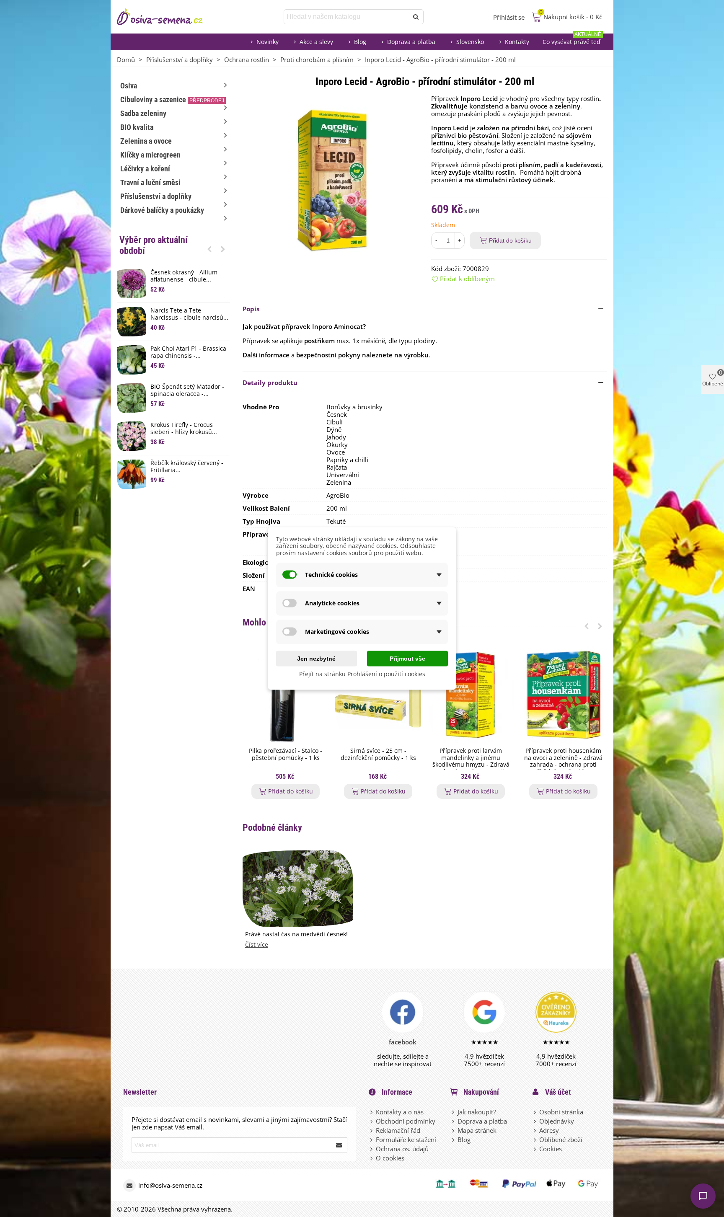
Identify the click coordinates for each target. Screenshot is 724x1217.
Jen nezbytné (316, 658)
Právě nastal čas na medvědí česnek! (296, 934)
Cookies (550, 1149)
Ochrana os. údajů (402, 1149)
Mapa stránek (477, 1130)
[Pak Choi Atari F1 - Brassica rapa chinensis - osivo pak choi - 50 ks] (131, 360)
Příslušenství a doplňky (155, 196)
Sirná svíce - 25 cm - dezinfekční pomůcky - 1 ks (378, 754)
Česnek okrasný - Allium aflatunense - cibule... (183, 276)
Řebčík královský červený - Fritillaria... (186, 467)
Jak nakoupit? (477, 1112)
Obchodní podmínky (405, 1121)
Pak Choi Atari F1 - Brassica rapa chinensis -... (188, 352)
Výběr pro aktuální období (153, 245)
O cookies (390, 1158)
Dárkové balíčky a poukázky (162, 210)
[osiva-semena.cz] (167, 16)
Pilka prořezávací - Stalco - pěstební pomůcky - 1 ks (285, 754)
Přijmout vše (407, 658)
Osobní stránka (561, 1112)
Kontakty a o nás (400, 1112)
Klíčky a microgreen (150, 154)
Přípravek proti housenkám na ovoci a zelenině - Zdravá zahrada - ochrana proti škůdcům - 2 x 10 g (563, 761)
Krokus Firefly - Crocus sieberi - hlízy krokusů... (183, 428)
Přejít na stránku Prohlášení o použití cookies (362, 673)
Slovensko (470, 42)
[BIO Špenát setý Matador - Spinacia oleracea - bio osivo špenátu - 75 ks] (131, 398)
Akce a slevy (316, 42)
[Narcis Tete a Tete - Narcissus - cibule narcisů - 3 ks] (131, 321)
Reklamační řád (398, 1130)
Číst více (256, 944)
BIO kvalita (136, 127)
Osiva (128, 85)
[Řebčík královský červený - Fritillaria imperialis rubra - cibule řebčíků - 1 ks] (131, 474)
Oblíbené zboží (560, 1139)
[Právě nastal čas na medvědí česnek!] (298, 888)
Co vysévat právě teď (572, 40)
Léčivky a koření (145, 168)
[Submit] (339, 1145)
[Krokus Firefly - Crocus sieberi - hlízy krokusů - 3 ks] (131, 436)
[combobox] (346, 17)
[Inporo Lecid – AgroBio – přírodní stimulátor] (330, 178)
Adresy (549, 1130)
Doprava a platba (411, 42)
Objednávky (556, 1121)
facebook (402, 1042)
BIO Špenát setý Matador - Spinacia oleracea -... (187, 390)
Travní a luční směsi (150, 182)
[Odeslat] (416, 17)
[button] (209, 249)
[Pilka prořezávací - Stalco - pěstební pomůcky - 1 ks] (285, 694)
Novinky (267, 42)
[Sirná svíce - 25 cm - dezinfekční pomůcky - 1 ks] (378, 694)
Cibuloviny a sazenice (172, 99)
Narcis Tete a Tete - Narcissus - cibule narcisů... (189, 314)
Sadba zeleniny (143, 113)
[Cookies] (535, 1148)
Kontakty (517, 42)
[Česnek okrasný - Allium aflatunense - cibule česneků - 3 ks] (131, 283)
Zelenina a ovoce (146, 141)
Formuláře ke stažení (406, 1139)
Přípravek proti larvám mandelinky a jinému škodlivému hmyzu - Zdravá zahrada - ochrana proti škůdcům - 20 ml (470, 765)
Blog (360, 42)
